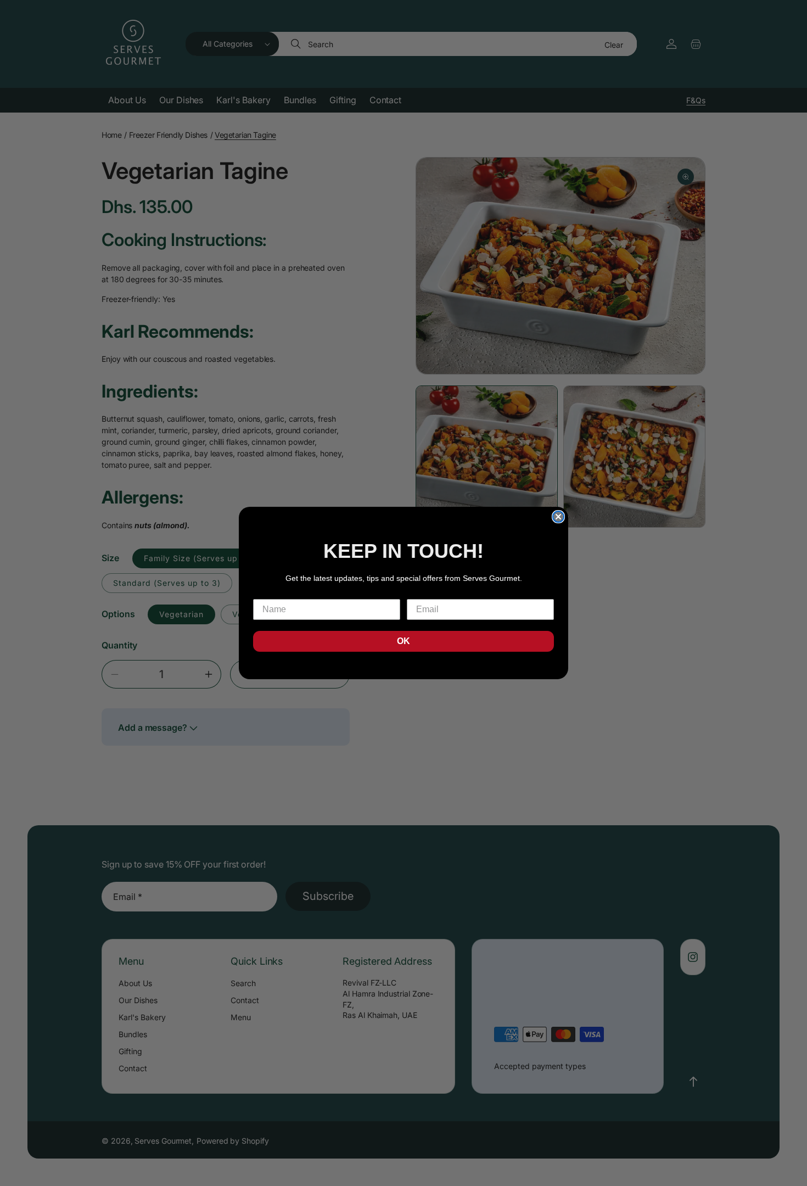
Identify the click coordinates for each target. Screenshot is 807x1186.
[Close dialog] (558, 516)
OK (403, 641)
